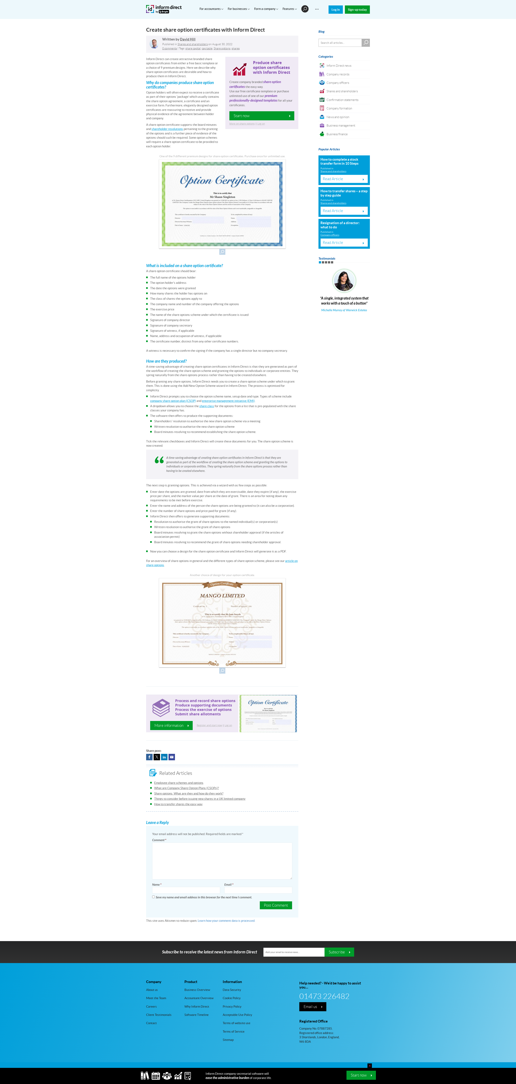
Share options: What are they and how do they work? (188, 793)
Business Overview (197, 989)
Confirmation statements (342, 100)
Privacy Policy (232, 1006)
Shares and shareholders (193, 44)
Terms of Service (233, 1031)
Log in (336, 9)
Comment (159, 840)
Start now (359, 1075)
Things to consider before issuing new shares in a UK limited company (200, 798)
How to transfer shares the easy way (178, 804)
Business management (341, 125)
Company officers (338, 82)
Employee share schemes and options (178, 782)
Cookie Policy (232, 998)
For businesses (238, 8)
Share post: (153, 750)
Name (156, 884)
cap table (207, 48)
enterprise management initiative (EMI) (228, 401)
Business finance (337, 134)
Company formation (339, 108)
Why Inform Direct (196, 1006)
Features (289, 8)
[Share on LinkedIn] (164, 757)
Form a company (265, 8)
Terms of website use (236, 1023)
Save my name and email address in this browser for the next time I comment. (204, 897)
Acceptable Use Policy (237, 1014)
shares (236, 48)
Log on (261, 123)
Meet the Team (156, 998)
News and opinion (338, 117)
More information (168, 725)
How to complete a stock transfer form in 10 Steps (339, 161)
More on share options (242, 123)
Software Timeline (196, 1014)
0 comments (169, 48)
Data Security (232, 989)
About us (152, 989)
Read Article (333, 179)
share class (206, 406)
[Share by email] (172, 757)
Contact (151, 1023)
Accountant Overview (198, 998)
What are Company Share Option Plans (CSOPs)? (186, 788)
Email (228, 884)
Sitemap (228, 1039)
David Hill (188, 39)
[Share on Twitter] (157, 757)
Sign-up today (357, 9)
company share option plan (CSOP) (173, 401)
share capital (193, 48)
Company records (338, 74)
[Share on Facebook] (149, 757)
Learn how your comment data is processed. (226, 920)
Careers (151, 1006)
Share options (222, 48)
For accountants (210, 8)
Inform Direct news (339, 65)
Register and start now (209, 725)
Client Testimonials (159, 1014)
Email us (310, 1006)
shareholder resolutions (167, 129)
